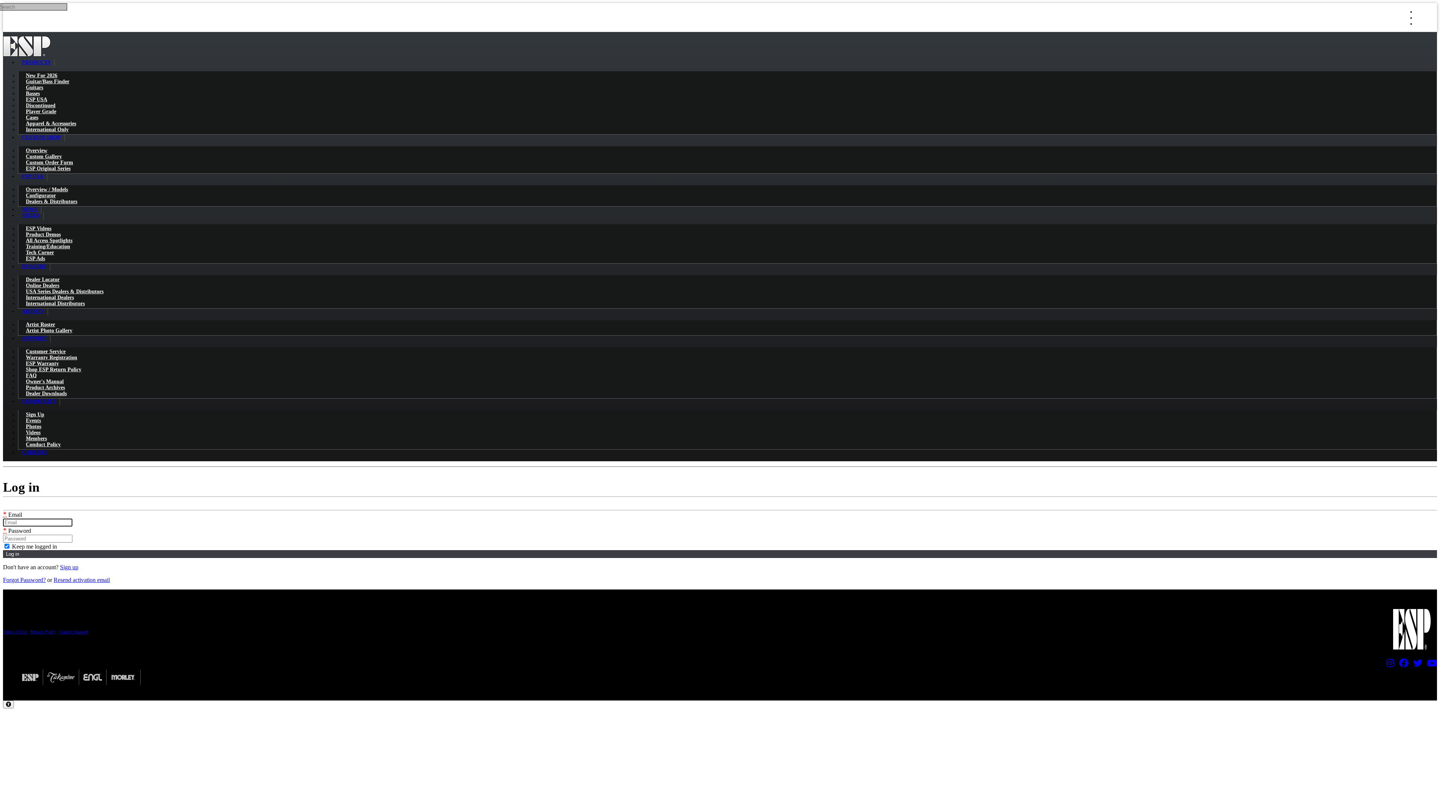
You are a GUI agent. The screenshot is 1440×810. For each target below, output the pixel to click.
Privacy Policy (43, 631)
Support (34, 338)
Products (36, 62)
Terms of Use (15, 631)
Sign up (69, 567)
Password (17, 531)
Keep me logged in (33, 546)
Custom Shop (41, 137)
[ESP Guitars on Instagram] (1388, 665)
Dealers (34, 266)
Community (39, 401)
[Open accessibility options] (8, 704)
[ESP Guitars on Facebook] (1401, 665)
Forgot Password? (24, 580)
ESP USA (32, 176)
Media (30, 215)
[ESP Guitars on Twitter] (1415, 665)
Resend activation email (82, 580)
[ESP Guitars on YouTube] (1430, 665)
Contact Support (73, 631)
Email (12, 515)
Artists (33, 311)
